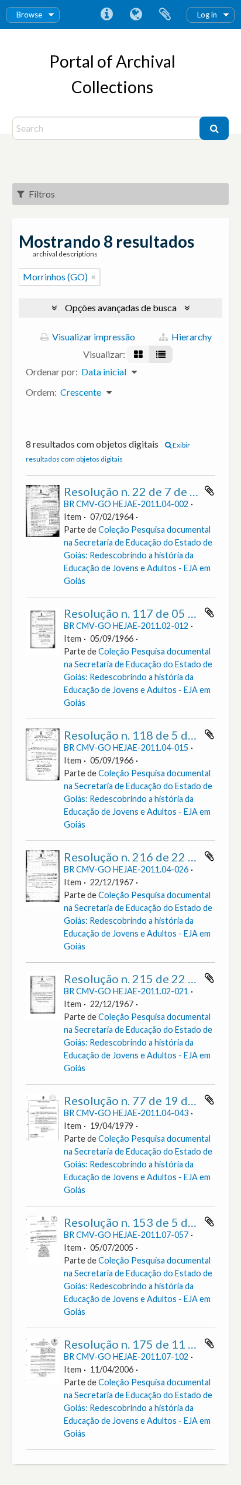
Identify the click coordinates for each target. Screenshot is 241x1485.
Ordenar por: (52, 371)
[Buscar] (214, 128)
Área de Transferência (165, 14)
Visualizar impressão (92, 336)
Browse (29, 14)
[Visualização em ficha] (138, 354)
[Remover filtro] (93, 276)
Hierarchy (191, 336)
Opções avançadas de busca (120, 307)
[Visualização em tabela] (161, 354)
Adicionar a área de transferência (209, 491)
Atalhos (106, 14)
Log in (207, 14)
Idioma (135, 14)
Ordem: (41, 391)
